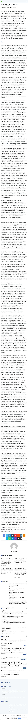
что (11, 531)
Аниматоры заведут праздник (10, 657)
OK (19, 718)
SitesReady (14, 551)
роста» (6, 531)
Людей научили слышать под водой (16, 597)
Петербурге (23, 529)
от (11, 529)
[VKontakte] (21, 535)
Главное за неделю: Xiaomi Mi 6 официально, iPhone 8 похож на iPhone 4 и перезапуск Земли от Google (14, 664)
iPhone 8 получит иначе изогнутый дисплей (16, 593)
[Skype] (7, 538)
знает (15, 527)
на (6, 529)
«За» (12, 527)
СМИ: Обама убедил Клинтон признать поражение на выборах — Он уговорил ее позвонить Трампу (21, 560)
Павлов (14, 529)
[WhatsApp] (9, 538)
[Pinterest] (15, 535)
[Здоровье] (1, 1)
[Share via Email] (18, 538)
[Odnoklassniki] (24, 535)
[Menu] (26, 1)
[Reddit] (18, 535)
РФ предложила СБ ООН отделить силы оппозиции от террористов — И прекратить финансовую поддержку (7, 570)
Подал (2, 531)
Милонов (23, 527)
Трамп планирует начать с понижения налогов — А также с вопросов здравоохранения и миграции (12, 672)
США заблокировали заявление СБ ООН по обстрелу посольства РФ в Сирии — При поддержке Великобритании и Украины (18, 602)
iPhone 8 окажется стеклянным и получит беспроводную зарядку (18, 584)
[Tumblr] (12, 535)
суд (9, 531)
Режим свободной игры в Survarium (16, 588)
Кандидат (19, 527)
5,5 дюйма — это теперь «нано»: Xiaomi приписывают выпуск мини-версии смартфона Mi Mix (13, 641)
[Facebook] (4, 535)
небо (9, 529)
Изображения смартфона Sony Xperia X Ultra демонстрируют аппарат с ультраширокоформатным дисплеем (13, 650)
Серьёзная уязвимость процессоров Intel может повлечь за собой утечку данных (17, 705)
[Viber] (15, 538)
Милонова (3, 529)
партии (18, 529)
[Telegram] (12, 538)
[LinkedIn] (9, 535)
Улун (7, 143)
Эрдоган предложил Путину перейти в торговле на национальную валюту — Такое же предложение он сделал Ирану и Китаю (7, 561)
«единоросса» (7, 527)
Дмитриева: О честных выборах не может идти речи (17, 709)
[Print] (21, 538)
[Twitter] (7, 535)
